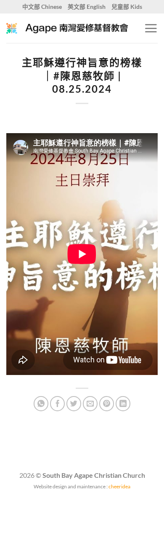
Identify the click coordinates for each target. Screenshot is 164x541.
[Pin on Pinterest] (106, 403)
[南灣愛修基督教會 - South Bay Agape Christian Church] (67, 28)
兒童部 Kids (126, 6)
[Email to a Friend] (90, 403)
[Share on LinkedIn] (123, 403)
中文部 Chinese (42, 6)
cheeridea (119, 486)
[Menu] (151, 28)
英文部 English (87, 6)
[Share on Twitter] (74, 403)
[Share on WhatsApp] (41, 403)
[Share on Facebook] (57, 403)
